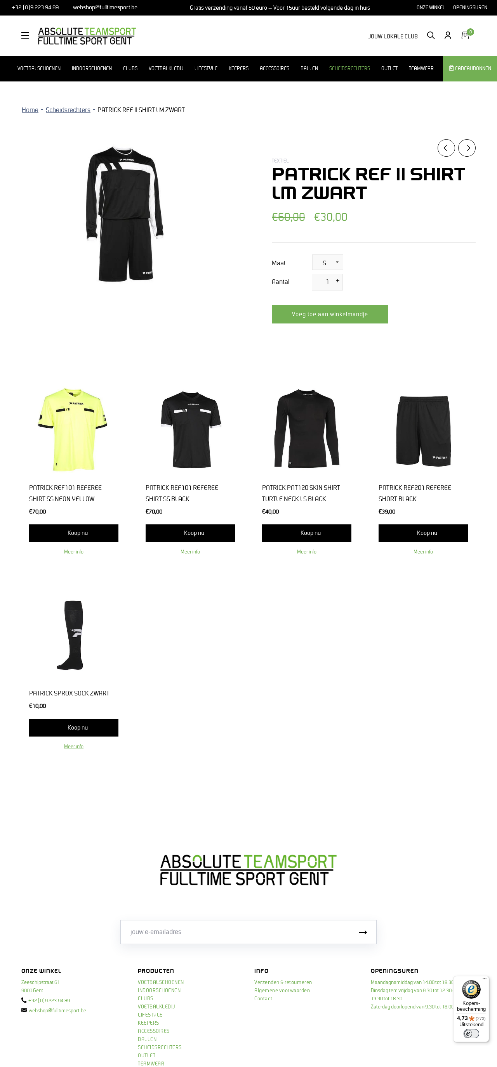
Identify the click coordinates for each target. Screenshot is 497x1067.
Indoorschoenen (92, 69)
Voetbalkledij (166, 69)
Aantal (281, 282)
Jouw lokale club (393, 36)
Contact (263, 999)
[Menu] (484, 980)
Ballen (309, 69)
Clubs (130, 69)
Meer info (73, 552)
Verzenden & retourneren (283, 982)
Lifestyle (206, 69)
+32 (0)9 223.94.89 (34, 7)
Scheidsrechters (349, 69)
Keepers (238, 69)
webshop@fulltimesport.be (57, 1011)
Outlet (389, 69)
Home (30, 110)
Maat (279, 263)
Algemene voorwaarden (282, 990)
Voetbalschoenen (39, 69)
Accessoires (274, 69)
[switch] (471, 1033)
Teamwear (421, 69)
